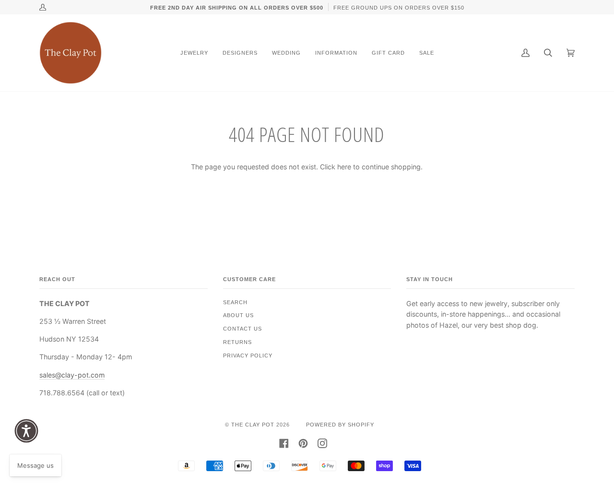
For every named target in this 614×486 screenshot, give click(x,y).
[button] (26, 431)
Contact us (242, 329)
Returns (237, 342)
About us (238, 315)
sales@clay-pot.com (72, 375)
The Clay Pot (252, 424)
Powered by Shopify (340, 424)
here (344, 167)
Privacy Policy (247, 355)
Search (235, 302)
